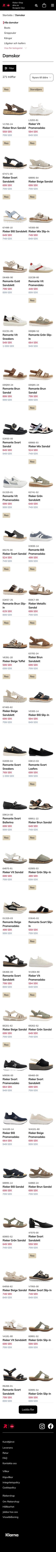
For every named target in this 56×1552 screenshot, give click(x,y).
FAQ (5, 1458)
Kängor (8, 38)
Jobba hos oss (10, 1511)
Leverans (8, 1447)
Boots (7, 27)
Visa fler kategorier (13, 48)
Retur (5, 1452)
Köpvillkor (8, 1477)
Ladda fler (28, 1409)
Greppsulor (10, 32)
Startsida (8, 15)
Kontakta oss (10, 1463)
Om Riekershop (11, 1501)
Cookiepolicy (9, 1487)
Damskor (20, 15)
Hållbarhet (8, 1506)
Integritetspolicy (11, 1482)
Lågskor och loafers (15, 43)
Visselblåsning (10, 1517)
